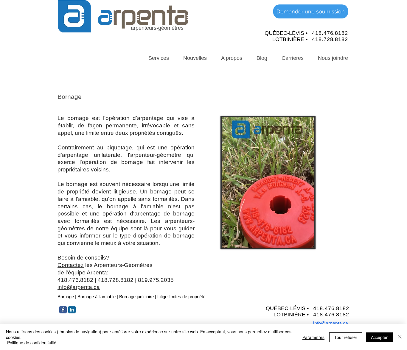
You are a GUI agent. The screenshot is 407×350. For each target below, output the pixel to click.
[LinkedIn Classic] (72, 309)
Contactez (71, 265)
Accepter (379, 337)
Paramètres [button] (313, 337)
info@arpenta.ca (79, 287)
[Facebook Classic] (63, 309)
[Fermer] (399, 337)
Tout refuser (345, 337)
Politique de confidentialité (31, 343)
